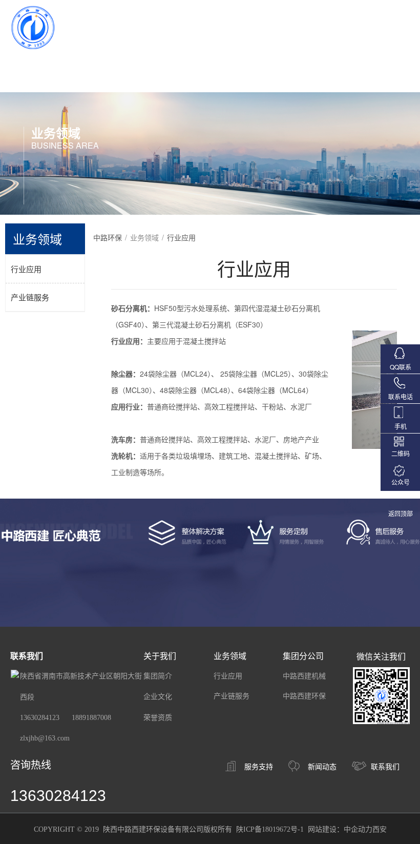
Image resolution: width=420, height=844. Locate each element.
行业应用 (26, 268)
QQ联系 (400, 366)
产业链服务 (30, 297)
